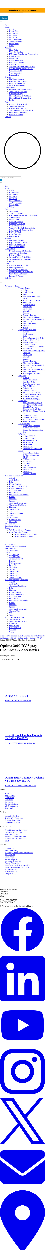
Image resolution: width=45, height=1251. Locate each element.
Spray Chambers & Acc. (27, 330)
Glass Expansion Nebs (31, 384)
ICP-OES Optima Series (19, 638)
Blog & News (14, 31)
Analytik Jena (14, 480)
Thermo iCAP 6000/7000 (32, 449)
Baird (25, 294)
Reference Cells (15, 520)
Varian (25, 328)
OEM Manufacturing (17, 85)
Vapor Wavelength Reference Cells (22, 67)
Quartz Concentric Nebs (32, 394)
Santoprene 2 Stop (29, 415)
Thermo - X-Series (16, 513)
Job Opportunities (15, 42)
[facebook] (22, 952)
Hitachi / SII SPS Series (31, 300)
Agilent (25, 290)
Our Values (13, 37)
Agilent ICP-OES (29, 438)
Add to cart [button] (27, 701)
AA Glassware (14, 56)
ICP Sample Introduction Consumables (23, 54)
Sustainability (14, 44)
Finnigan (12, 507)
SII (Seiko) (13, 567)
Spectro (26, 313)
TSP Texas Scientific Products (20, 530)
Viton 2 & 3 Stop (29, 422)
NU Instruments (29, 305)
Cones (20, 451)
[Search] (1, 180)
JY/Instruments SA (30, 440)
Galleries (8, 117)
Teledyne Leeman (29, 315)
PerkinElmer (27, 307)
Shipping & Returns (16, 106)
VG (10, 511)
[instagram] (22, 1097)
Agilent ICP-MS (29, 436)
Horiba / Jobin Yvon (16, 488)
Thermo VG (27, 326)
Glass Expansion (15, 73)
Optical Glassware (11, 518)
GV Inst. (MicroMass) (31, 455)
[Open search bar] (1, 175)
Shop (6, 25)
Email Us (33, 10)
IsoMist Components (30, 428)
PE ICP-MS (27, 444)
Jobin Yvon (27, 303)
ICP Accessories (24, 424)
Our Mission (13, 33)
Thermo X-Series (29, 474)
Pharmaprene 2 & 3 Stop (32, 409)
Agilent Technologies (31, 453)
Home (2, 636)
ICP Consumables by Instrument (16, 580)
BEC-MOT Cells (15, 71)
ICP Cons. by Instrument (14, 476)
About (7, 27)
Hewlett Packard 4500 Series (33, 338)
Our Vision (13, 35)
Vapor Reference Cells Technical (21, 110)
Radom (12, 497)
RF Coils (21, 434)
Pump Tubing (23, 401)
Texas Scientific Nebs (31, 396)
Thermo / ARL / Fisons (31, 317)
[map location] (22, 1250)
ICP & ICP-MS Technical (18, 108)
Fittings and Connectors (31, 426)
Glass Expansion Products (18, 532)
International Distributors (18, 113)
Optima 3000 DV (36, 638)
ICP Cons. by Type (12, 286)
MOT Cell (13, 522)
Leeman (12, 561)
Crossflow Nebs (29, 382)
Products (8, 48)
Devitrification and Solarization (20, 90)
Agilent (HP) (14, 555)
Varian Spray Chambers (31, 374)
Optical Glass (14, 58)
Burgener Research (30, 380)
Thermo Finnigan (29, 467)
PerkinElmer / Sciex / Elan (18, 495)
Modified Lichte (29, 386)
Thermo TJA (28, 321)
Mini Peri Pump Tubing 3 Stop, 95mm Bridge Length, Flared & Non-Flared (33, 405)
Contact (7, 102)
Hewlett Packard (15, 484)
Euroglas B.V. (14, 75)
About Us (8, 793)
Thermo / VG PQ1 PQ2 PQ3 (33, 369)
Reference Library (15, 94)
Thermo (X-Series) (30, 323)
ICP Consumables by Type (14, 617)
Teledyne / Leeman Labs (18, 503)
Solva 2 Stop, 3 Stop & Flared (34, 419)
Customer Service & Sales (18, 104)
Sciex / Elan (27, 309)
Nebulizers (22, 376)
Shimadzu (26, 311)
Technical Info (10, 87)
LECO (25, 457)
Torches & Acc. (24, 288)
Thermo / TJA (14, 509)
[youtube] (22, 1045)
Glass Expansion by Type (23, 536)
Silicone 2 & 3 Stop (30, 417)
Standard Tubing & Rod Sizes (20, 96)
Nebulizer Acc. (28, 388)
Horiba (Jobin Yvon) (30, 342)
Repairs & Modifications (18, 81)
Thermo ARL (14, 571)
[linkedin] (22, 1004)
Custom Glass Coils (16, 65)
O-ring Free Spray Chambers (33, 346)
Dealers (7, 528)
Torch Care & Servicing (18, 92)
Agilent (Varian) (15, 557)
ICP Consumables (12, 636)
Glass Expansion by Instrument (25, 534)
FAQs (11, 100)
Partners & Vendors (16, 115)
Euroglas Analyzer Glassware (15, 546)
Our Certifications (15, 39)
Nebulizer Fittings (29, 390)
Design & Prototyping (17, 83)
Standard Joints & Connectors (20, 98)
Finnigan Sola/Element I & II (33, 319)
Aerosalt (26, 378)
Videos (11, 46)
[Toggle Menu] (1, 21)
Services (8, 77)
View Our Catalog (16, 52)
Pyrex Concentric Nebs (31, 392)
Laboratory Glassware (17, 62)
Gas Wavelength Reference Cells (21, 69)
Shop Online (13, 50)
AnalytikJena (28, 292)
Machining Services (16, 79)
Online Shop (9, 848)
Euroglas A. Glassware (13, 526)
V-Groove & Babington (31, 399)
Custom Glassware (16, 60)
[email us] (22, 1189)
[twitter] (22, 1143)
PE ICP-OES (28, 442)
